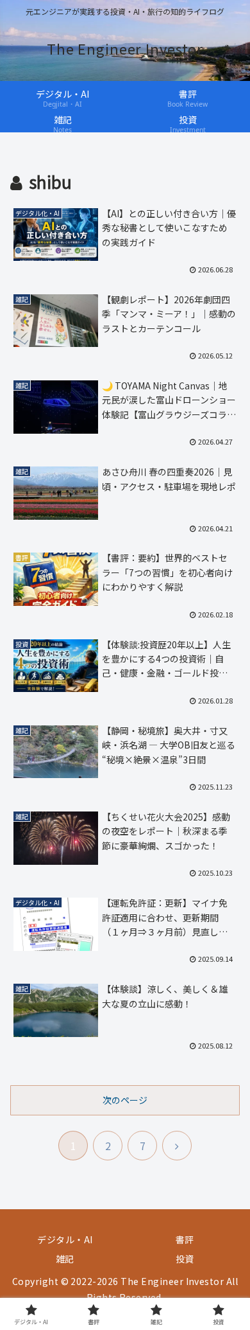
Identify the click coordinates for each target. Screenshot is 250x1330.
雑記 (65, 1258)
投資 (185, 1258)
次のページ (125, 1100)
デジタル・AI (64, 1239)
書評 (185, 1239)
